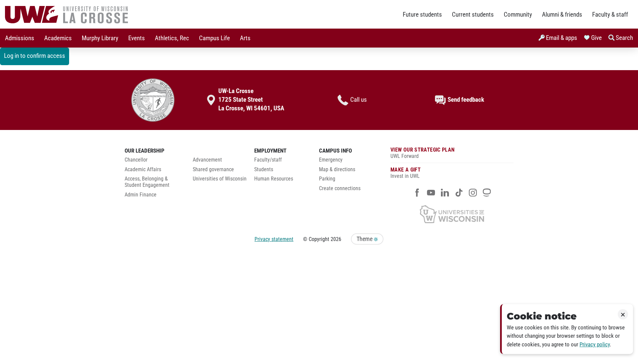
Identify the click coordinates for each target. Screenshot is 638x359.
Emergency (331, 160)
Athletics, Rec (172, 38)
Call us (358, 99)
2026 (336, 239)
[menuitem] (19, 38)
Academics (58, 38)
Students (263, 170)
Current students (473, 14)
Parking (327, 179)
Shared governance (213, 170)
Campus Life (214, 38)
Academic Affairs (143, 170)
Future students (422, 14)
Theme (365, 239)
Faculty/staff (268, 160)
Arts (245, 38)
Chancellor (136, 160)
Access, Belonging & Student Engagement (147, 182)
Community (518, 14)
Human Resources (273, 179)
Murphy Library (100, 38)
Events (136, 38)
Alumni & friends (562, 14)
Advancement (207, 160)
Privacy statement (274, 239)
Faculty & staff (610, 14)
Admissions (19, 38)
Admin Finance (141, 195)
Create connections (340, 188)
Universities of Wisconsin (220, 179)
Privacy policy (595, 344)
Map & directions (337, 170)
